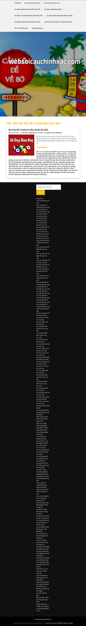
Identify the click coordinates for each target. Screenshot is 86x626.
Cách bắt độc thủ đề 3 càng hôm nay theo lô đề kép (47, 160)
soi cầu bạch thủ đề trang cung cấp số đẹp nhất (42, 465)
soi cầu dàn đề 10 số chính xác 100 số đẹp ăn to (42, 459)
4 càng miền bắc (61, 154)
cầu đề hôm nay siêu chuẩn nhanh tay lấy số (42, 432)
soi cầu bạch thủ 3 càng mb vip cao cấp (42, 278)
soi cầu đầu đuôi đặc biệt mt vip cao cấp (41, 335)
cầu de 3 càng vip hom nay (32, 168)
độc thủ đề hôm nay (21, 28)
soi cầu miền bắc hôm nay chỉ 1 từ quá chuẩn (42, 578)
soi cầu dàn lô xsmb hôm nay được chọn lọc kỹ (42, 439)
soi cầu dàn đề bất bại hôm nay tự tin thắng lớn (42, 412)
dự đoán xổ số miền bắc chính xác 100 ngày (42, 589)
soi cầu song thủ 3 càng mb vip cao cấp (42, 271)
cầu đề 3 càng (46, 168)
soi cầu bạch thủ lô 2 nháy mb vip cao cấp (42, 243)
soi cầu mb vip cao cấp (32, 3)
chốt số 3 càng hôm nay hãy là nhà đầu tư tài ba (42, 426)
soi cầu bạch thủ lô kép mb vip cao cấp (42, 256)
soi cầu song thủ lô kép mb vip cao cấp (43, 249)
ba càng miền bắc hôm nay (45, 156)
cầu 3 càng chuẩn (54, 164)
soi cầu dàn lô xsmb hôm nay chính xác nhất (41, 485)
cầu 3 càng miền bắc (26, 166)
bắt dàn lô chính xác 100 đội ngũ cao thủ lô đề (42, 446)
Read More (42, 147)
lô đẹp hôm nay (37, 28)
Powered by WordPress (43, 619)
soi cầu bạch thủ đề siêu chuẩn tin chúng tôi (42, 536)
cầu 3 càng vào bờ (50, 166)
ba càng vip (72, 156)
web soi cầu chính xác (54, 133)
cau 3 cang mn (38, 166)
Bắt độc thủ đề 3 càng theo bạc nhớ (48, 158)
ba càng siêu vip (61, 156)
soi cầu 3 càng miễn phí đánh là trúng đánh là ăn (42, 472)
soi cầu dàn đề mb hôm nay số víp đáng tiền (42, 529)
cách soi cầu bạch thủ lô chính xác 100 (42, 492)
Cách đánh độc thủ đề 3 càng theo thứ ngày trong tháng (28, 164)
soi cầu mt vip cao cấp (51, 3)
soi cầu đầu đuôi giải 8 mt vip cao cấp (42, 329)
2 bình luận (43, 174)
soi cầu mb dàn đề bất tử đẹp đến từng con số (42, 498)
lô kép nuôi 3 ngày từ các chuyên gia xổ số (42, 609)
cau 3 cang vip (63, 166)
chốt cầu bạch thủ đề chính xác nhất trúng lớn (42, 505)
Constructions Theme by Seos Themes (59, 623)
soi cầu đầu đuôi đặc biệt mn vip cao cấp (41, 384)
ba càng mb (72, 154)
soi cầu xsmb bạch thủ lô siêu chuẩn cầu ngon (42, 452)
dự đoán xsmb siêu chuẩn (53, 9)
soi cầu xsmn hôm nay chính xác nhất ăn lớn (42, 565)
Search (40, 192)
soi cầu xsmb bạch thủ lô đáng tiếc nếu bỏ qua (42, 523)
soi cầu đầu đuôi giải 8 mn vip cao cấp (42, 377)
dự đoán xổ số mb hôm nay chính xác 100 (28, 15)
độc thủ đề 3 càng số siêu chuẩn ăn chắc (28, 130)
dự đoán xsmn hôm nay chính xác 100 (27, 9)
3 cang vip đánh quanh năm (45, 154)
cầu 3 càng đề (65, 164)
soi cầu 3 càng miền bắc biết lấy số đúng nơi (42, 542)
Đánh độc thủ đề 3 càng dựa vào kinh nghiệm (52, 170)
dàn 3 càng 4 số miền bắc (61, 168)
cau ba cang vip (16, 168)
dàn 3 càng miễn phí (29, 170)
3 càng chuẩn (71, 152)
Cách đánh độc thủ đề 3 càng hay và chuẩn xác (58, 162)
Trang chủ (17, 3)
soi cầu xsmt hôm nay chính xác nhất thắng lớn (42, 554)
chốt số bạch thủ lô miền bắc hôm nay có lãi (42, 419)
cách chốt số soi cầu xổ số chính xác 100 (58, 22)
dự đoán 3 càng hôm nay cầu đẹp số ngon (42, 512)
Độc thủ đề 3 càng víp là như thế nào (53, 172)
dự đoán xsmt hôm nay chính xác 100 (59, 15)
